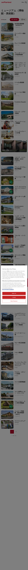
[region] (14, 285)
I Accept (14, 297)
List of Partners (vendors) (7, 289)
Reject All (14, 293)
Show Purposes (14, 301)
